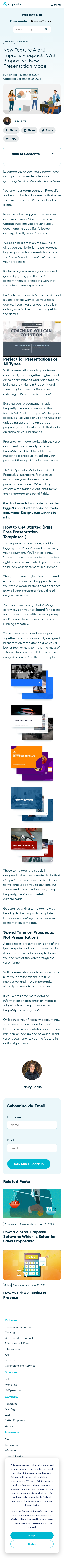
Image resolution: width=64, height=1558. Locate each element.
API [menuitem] (7, 1354)
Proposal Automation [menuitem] (18, 1326)
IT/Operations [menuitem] (13, 1390)
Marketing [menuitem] (11, 1384)
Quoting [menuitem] (10, 1332)
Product (9, 41)
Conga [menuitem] (9, 1425)
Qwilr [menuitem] (8, 1414)
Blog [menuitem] (7, 1439)
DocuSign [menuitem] (10, 1409)
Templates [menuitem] (11, 1444)
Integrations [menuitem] (12, 1349)
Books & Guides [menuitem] (14, 1455)
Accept (32, 1535)
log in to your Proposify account (30, 1019)
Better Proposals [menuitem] (15, 1420)
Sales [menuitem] (8, 1379)
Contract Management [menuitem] (19, 1337)
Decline (32, 1544)
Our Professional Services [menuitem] (20, 1365)
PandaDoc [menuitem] (11, 1403)
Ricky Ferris (32, 1087)
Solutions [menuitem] (11, 1372)
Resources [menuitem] (12, 1432)
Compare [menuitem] (11, 1396)
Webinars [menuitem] (10, 1450)
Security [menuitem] (10, 1360)
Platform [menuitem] (11, 1320)
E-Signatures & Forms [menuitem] (18, 1343)
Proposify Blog (32, 14)
